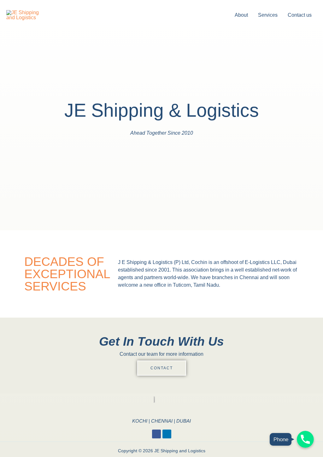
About (241, 15)
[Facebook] (156, 434)
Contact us (300, 15)
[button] (161, 368)
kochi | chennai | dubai (161, 421)
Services (268, 15)
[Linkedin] (166, 434)
